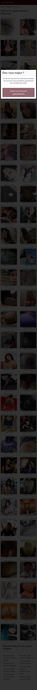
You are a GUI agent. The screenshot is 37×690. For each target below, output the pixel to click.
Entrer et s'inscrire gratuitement (18, 92)
